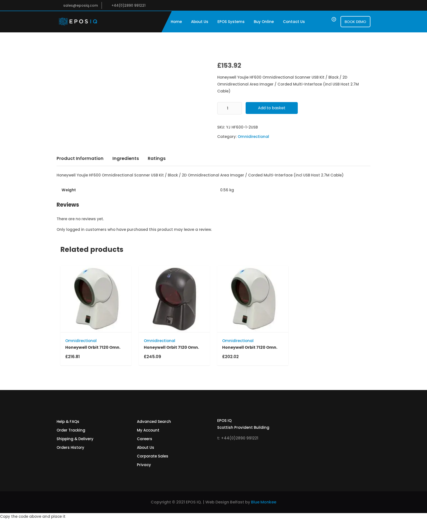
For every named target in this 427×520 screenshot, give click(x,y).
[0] (329, 21)
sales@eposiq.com (80, 5)
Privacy (144, 464)
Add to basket (271, 108)
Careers (144, 438)
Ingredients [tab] (125, 158)
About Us (199, 21)
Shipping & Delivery (75, 438)
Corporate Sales (152, 456)
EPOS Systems (231, 21)
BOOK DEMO (355, 21)
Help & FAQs (68, 421)
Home (176, 21)
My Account (148, 430)
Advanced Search (154, 421)
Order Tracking (71, 430)
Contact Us (294, 21)
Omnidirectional (253, 136)
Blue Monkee (263, 502)
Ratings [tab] (157, 158)
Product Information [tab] (80, 158)
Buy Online (264, 21)
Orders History (70, 447)
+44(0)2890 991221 (128, 5)
